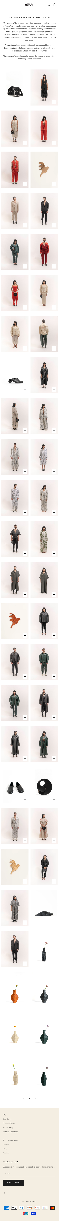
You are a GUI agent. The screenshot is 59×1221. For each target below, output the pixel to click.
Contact (6, 1153)
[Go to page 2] (36, 1098)
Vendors (6, 1145)
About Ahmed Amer (10, 1140)
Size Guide (7, 1119)
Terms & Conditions (10, 1132)
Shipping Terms (9, 1123)
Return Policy (8, 1128)
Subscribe (13, 1183)
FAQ (4, 1115)
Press (5, 1149)
